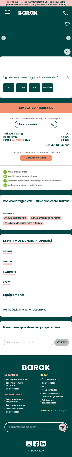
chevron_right (68, 38)
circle (4, 379)
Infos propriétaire (14, 408)
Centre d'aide (12, 389)
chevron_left (3, 38)
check (5, 171)
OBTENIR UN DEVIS (36, 158)
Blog (44, 386)
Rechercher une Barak (17, 379)
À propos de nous (50, 379)
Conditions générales (52, 397)
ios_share (67, 77)
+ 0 (67, 52)
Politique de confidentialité (49, 401)
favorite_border (67, 24)
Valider (62, 342)
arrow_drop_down (49, 310)
